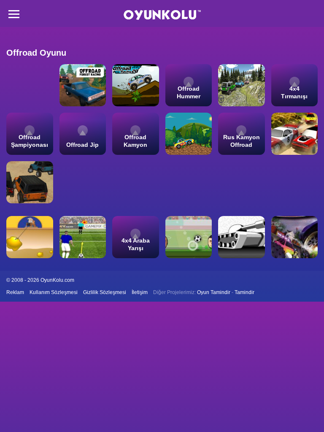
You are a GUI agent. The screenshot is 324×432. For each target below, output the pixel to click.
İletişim (140, 292)
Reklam (15, 292)
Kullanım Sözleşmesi (54, 292)
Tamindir (244, 292)
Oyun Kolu (162, 15)
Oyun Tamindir (213, 292)
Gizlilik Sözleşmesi (104, 292)
